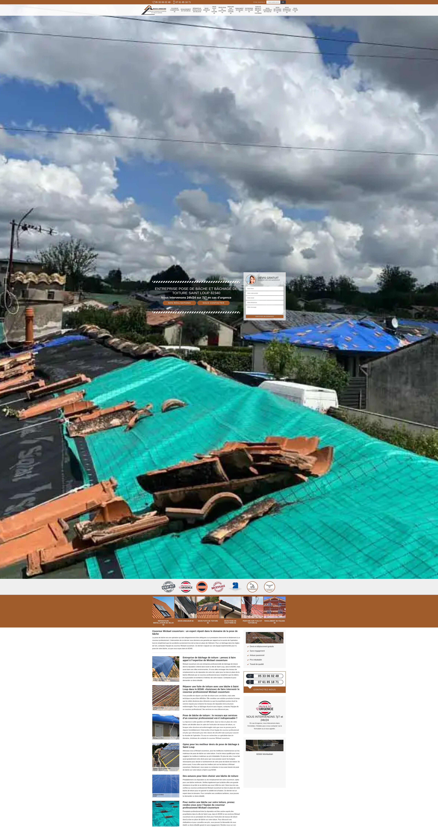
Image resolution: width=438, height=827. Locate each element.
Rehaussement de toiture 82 (186, 10)
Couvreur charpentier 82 (174, 10)
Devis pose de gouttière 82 (222, 10)
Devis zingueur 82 (206, 10)
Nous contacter (213, 303)
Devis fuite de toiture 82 (214, 10)
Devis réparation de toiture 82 (287, 10)
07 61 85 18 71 (183, 2)
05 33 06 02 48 (162, 2)
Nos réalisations (179, 303)
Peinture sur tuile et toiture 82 (231, 10)
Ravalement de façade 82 (239, 10)
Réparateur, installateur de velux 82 (197, 10)
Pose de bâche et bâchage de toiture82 (258, 10)
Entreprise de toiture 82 (249, 10)
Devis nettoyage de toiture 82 (277, 10)
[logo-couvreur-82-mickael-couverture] (154, 10)
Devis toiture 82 (295, 10)
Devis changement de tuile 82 (267, 10)
